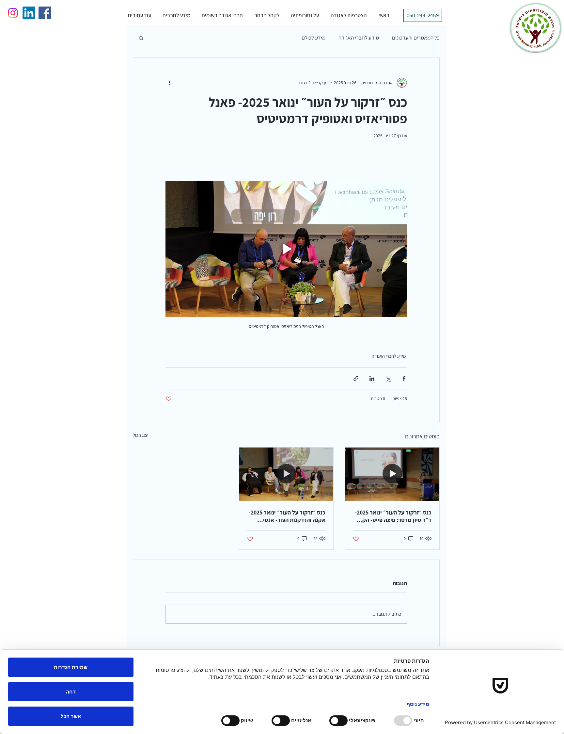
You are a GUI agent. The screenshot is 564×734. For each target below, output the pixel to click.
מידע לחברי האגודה (358, 37)
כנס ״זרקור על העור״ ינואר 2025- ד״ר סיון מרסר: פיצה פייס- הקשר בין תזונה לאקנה (393, 516)
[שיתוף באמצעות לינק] (356, 378)
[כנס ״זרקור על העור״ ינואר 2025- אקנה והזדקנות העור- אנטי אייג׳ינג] (286, 474)
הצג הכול (141, 435)
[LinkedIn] (29, 13)
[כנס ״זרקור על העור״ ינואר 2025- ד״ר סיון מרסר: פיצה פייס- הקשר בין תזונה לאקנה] (392, 474)
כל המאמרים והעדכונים (416, 37)
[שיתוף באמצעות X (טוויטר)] (388, 378)
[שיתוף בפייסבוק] (404, 378)
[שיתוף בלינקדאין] (372, 378)
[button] (305, 15)
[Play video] (286, 249)
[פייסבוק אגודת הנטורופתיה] (45, 13)
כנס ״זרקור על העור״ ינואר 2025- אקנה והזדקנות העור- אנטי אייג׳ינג (287, 516)
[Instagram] (13, 13)
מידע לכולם (313, 37)
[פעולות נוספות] (169, 83)
